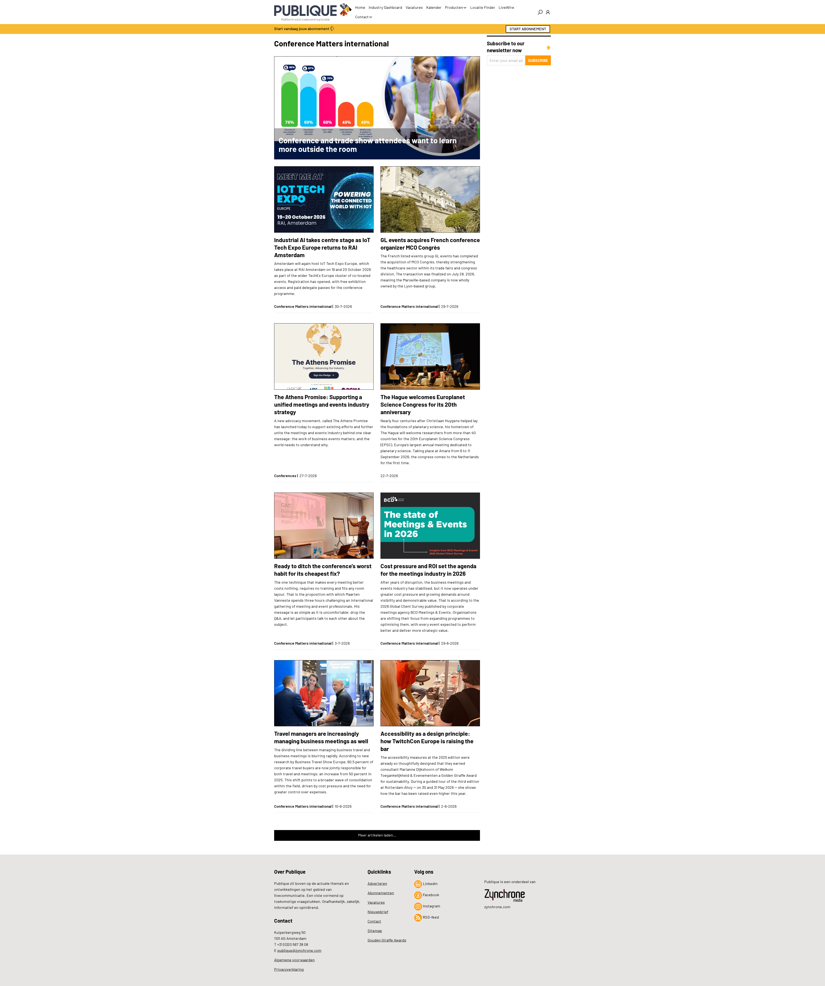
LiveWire (506, 7)
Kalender (434, 7)
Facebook (430, 894)
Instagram (431, 906)
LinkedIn (430, 883)
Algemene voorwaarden (294, 959)
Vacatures (414, 7)
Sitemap (375, 930)
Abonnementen (381, 892)
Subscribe (538, 60)
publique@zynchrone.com (299, 950)
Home (360, 7)
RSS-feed (430, 917)
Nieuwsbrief (378, 911)
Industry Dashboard (385, 7)
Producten (454, 7)
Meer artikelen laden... (377, 835)
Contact (362, 16)
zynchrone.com (497, 906)
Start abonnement (528, 28)
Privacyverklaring (289, 969)
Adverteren (377, 883)
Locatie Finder (482, 7)
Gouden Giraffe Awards (387, 940)
